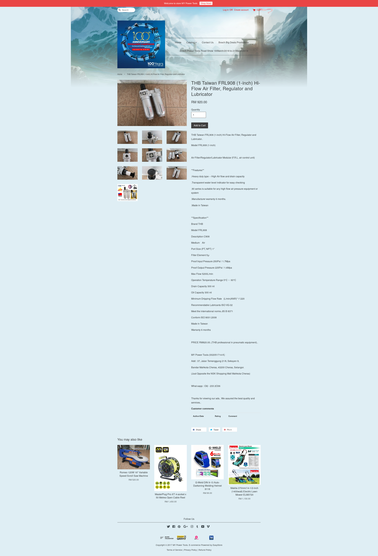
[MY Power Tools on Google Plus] (185, 526)
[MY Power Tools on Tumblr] (197, 526)
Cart (259, 9)
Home (178, 42)
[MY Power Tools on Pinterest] (179, 526)
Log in (226, 9)
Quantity (195, 109)
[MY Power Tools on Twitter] (168, 526)
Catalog (190, 42)
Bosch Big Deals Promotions (234, 42)
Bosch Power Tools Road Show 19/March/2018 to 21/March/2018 (214, 50)
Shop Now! (206, 3)
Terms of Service (174, 549)
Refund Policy (205, 549)
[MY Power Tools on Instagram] (192, 526)
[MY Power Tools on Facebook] (173, 526)
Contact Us (208, 42)
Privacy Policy (190, 549)
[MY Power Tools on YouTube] (203, 526)
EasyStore (217, 544)
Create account (241, 9)
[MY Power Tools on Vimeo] (208, 526)
